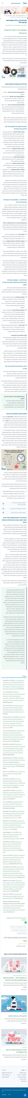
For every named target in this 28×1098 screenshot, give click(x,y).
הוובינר (19, 585)
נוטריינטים (13, 927)
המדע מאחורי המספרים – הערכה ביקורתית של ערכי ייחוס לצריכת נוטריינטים (21, 1075)
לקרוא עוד (23, 990)
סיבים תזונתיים (23, 930)
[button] (14, 72)
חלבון (24, 927)
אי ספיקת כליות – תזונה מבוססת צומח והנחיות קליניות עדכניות (15, 979)
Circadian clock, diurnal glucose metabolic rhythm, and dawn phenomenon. (13, 896)
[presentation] (14, 965)
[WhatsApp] (25, 922)
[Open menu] (2, 3)
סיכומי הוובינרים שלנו (17, 975)
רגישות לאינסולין (19, 155)
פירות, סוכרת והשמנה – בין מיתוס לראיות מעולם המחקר (7, 1073)
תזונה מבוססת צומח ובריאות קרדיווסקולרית (16, 1051)
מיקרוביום (19, 927)
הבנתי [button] (9, 1094)
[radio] (26, 944)
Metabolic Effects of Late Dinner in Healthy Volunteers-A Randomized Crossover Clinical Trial (13, 804)
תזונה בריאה (15, 930)
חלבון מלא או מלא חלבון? (17, 1016)
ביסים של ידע (24, 975)
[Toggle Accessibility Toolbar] (25, 1095)
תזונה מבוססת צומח (22, 933)
